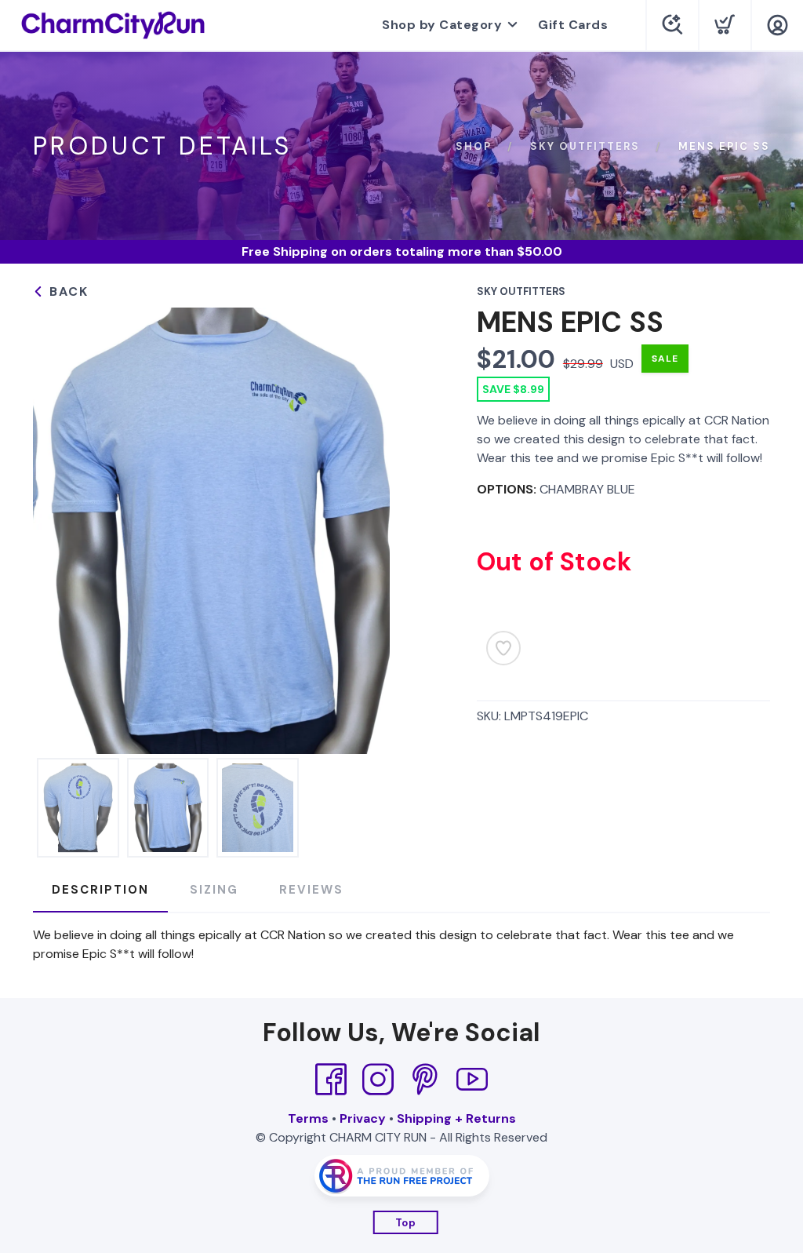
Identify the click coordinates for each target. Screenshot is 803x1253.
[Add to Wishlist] (503, 648)
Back (67, 291)
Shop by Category (442, 24)
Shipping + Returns (456, 1118)
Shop (474, 146)
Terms (308, 1118)
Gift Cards (573, 24)
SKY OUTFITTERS (585, 146)
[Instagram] (378, 1079)
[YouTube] (472, 1079)
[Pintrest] (425, 1079)
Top (405, 1222)
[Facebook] (330, 1079)
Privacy (363, 1118)
